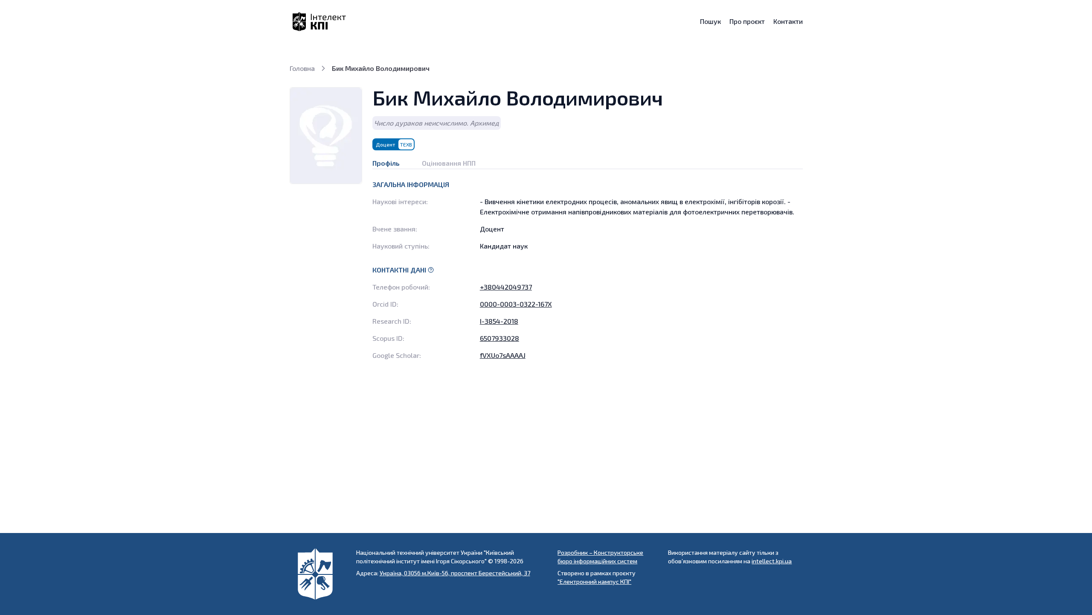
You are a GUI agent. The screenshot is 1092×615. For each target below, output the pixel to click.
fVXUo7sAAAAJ (503, 355)
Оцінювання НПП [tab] (449, 163)
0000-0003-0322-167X (516, 304)
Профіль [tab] (386, 163)
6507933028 (499, 338)
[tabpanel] (587, 269)
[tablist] (587, 159)
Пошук (710, 21)
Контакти (788, 21)
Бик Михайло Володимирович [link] (381, 68)
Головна (302, 68)
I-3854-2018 (499, 321)
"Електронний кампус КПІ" (594, 581)
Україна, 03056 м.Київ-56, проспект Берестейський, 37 (455, 573)
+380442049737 (506, 287)
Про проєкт (747, 21)
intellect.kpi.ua (772, 561)
